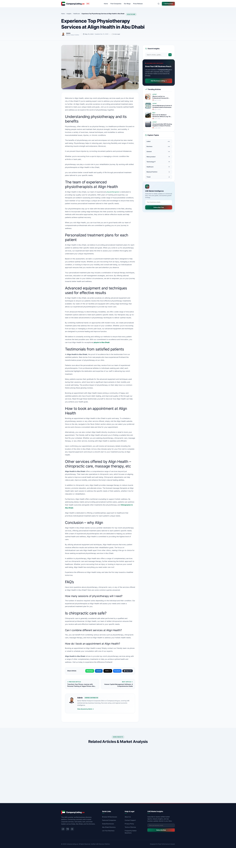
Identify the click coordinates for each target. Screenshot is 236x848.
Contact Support (130, 820)
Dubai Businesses (108, 824)
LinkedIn (98, 671)
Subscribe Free (158, 207)
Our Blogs (127, 4)
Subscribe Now (161, 830)
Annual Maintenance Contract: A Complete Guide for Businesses (162, 106)
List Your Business (108, 831)
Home (106, 4)
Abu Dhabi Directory (109, 827)
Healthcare (131, 14)
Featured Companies (109, 820)
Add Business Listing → (159, 81)
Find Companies (115, 4)
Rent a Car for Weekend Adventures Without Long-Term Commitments (162, 115)
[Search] (170, 54)
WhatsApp (90, 671)
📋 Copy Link (127, 671)
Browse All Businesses (109, 817)
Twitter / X (108, 671)
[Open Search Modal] (158, 4)
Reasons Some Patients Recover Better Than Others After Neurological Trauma (117, 778)
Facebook (117, 671)
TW (67, 829)
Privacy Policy (129, 824)
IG (72, 829)
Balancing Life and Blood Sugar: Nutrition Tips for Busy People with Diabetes (77, 778)
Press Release (138, 4)
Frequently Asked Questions (130, 832)
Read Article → (89, 794)
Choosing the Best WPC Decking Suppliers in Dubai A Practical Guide (162, 125)
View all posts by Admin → (85, 709)
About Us (128, 817)
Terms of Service (130, 827)
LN (63, 829)
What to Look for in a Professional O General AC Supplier (160, 97)
